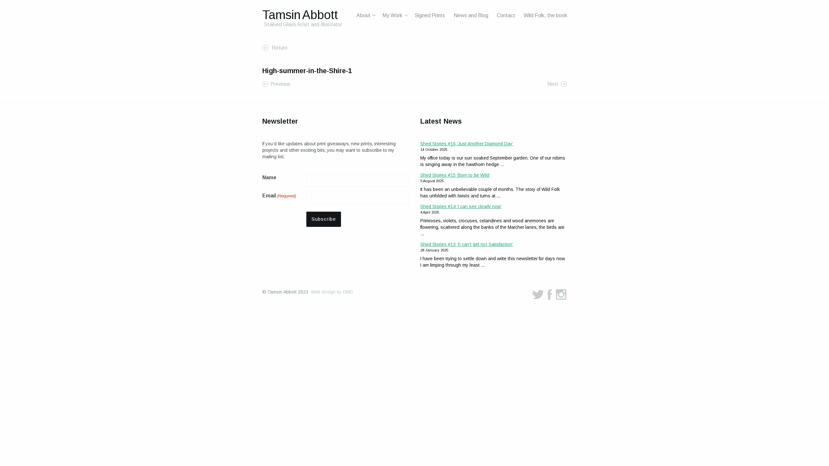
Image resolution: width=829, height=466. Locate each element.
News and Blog (471, 15)
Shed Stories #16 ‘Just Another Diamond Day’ (466, 143)
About (363, 15)
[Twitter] (538, 294)
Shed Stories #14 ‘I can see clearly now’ (461, 206)
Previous (280, 84)
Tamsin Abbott (300, 15)
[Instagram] (561, 294)
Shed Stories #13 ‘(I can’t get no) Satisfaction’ (466, 244)
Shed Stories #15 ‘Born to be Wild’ (455, 175)
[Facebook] (549, 294)
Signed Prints (429, 15)
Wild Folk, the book (545, 15)
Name (269, 177)
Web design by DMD (332, 291)
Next (553, 84)
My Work (392, 15)
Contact (506, 15)
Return (278, 47)
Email (279, 195)
